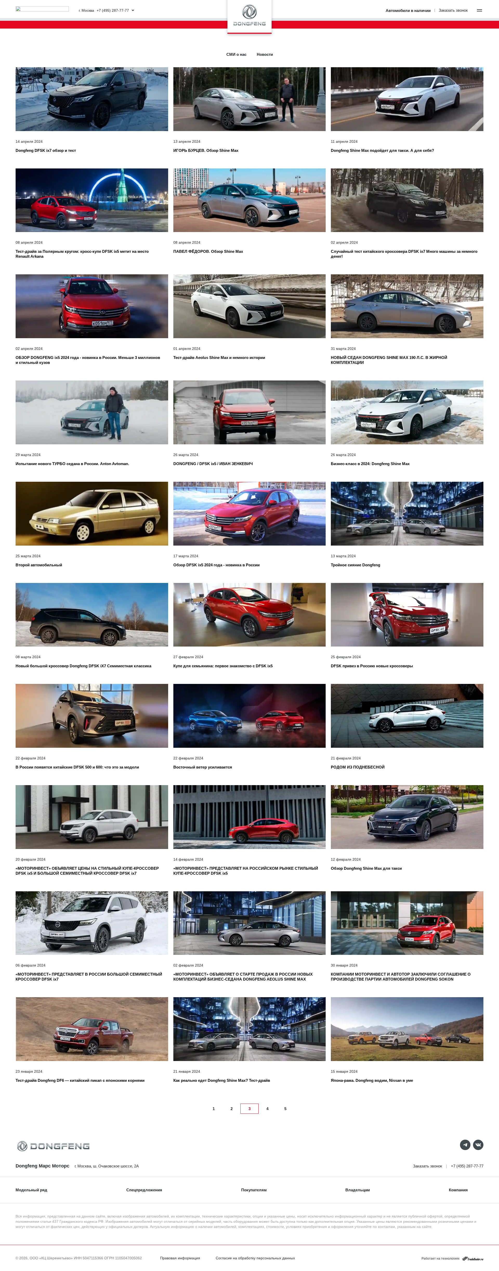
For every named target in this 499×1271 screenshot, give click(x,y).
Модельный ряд (31, 1190)
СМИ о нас (236, 54)
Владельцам (357, 1190)
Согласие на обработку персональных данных (255, 1258)
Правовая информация (180, 1258)
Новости (265, 54)
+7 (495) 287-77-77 (467, 1166)
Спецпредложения (144, 1190)
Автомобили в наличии (408, 10)
